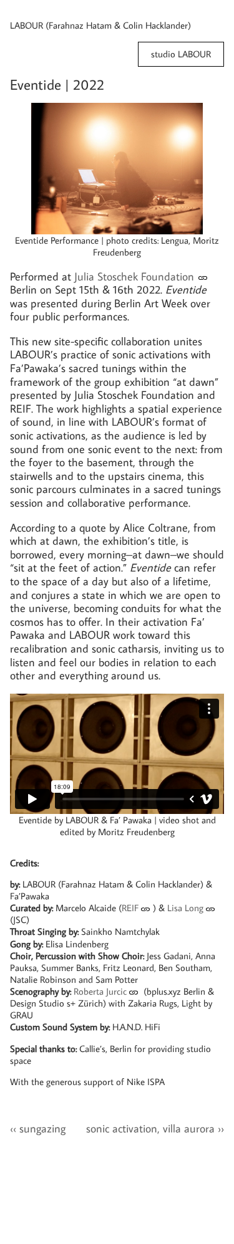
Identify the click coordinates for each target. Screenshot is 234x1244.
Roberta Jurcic (100, 991)
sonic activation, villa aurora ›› (155, 1128)
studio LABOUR (181, 54)
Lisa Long (185, 907)
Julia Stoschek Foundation (134, 276)
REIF (130, 907)
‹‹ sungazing (38, 1128)
